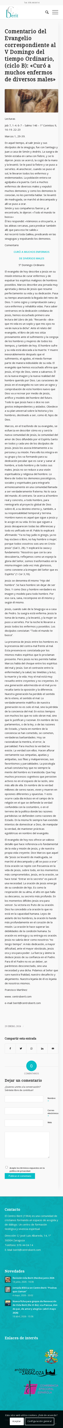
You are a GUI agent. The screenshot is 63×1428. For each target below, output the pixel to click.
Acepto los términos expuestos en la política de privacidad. (27, 1169)
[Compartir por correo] (53, 1048)
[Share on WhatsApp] (31, 1048)
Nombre (51, 1100)
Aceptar (16, 1421)
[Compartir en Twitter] (21, 1048)
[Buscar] (45, 12)
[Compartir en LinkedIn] (42, 1048)
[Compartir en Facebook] (10, 1048)
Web (50, 1122)
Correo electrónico (53, 1113)
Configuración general (39, 1421)
